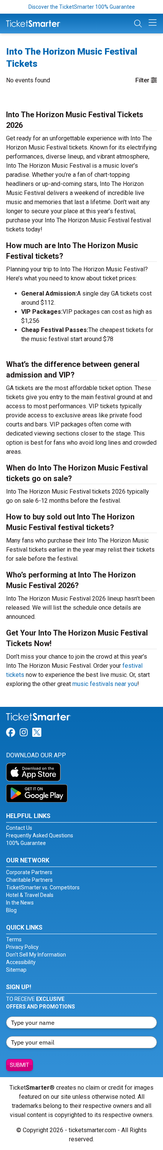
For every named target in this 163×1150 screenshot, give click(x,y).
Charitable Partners (29, 880)
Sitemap (16, 970)
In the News (20, 903)
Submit (19, 1065)
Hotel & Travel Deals (29, 895)
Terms (14, 939)
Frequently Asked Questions (39, 835)
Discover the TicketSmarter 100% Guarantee (81, 7)
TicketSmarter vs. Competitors (43, 887)
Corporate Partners (29, 872)
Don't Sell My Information (36, 955)
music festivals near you (104, 683)
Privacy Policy (22, 947)
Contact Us (19, 828)
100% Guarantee (26, 843)
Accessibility (21, 962)
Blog (11, 910)
